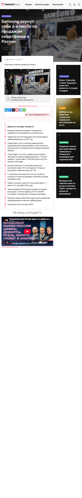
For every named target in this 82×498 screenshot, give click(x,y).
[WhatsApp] (24, 110)
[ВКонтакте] (9, 110)
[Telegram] (20, 110)
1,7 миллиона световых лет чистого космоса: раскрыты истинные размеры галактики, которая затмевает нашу (28, 176)
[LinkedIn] (6, 110)
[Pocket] (17, 110)
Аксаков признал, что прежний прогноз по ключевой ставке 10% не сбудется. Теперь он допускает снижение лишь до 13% (26, 167)
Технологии (57, 4)
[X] (13, 110)
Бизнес (28, 4)
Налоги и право (42, 4)
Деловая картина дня (11, 5)
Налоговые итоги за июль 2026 (20, 204)
